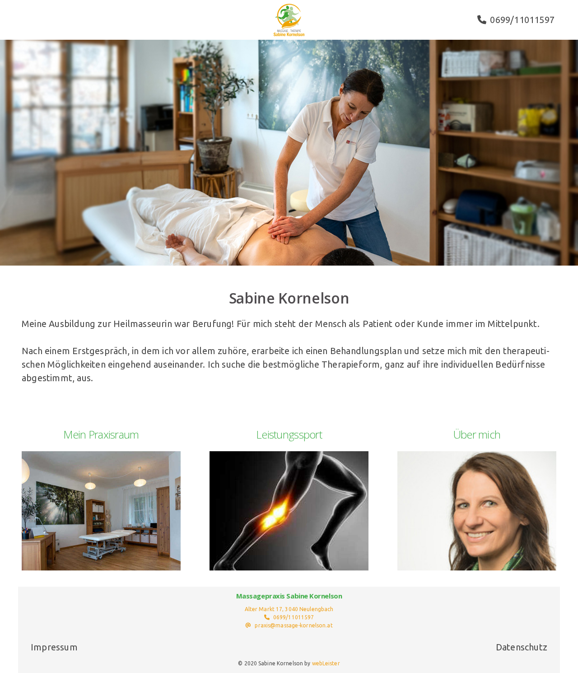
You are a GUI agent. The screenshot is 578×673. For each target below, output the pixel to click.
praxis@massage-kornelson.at (293, 625)
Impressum (54, 647)
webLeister (326, 663)
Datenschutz (521, 647)
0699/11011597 (522, 19)
